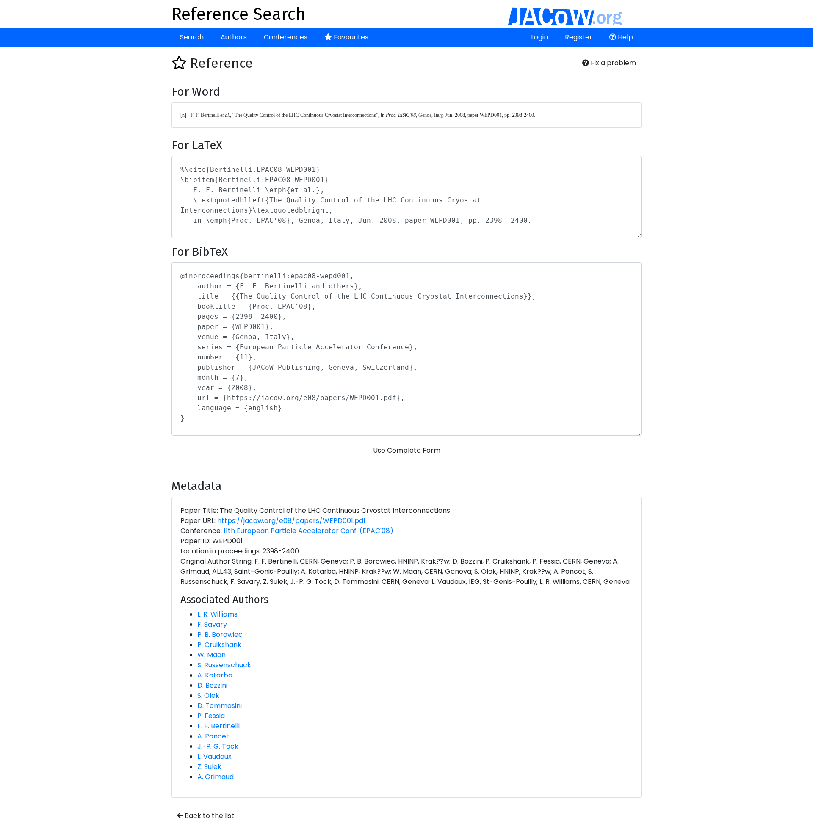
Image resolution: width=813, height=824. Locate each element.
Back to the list (208, 816)
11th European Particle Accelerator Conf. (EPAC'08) (308, 531)
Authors (234, 37)
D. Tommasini (219, 706)
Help (624, 37)
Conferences (285, 37)
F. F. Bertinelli (218, 726)
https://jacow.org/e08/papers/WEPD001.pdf (291, 520)
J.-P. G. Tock (217, 746)
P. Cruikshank (219, 645)
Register (578, 37)
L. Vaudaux (214, 756)
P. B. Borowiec (220, 634)
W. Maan (211, 655)
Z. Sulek (209, 766)
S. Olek (208, 695)
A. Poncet (213, 736)
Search (192, 37)
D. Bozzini (212, 685)
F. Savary (212, 624)
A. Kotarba (214, 675)
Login (539, 37)
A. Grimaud (215, 777)
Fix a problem (612, 63)
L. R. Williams (217, 614)
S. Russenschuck (224, 665)
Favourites (350, 37)
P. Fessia (211, 716)
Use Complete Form (406, 450)
